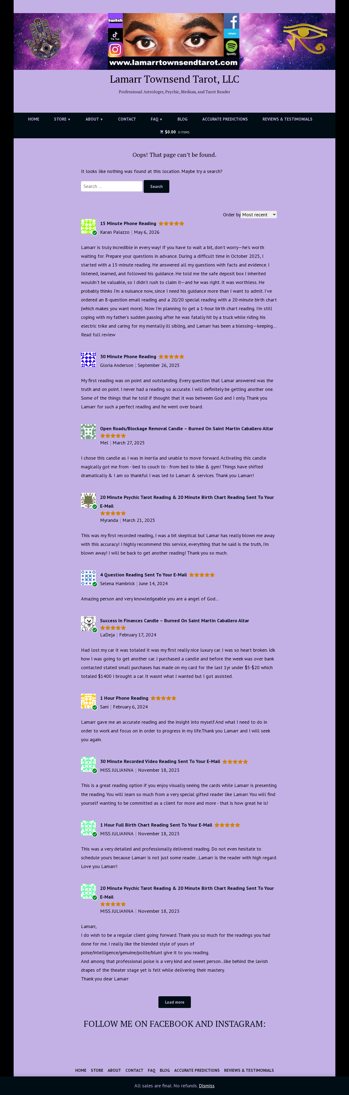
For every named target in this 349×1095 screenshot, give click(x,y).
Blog (182, 119)
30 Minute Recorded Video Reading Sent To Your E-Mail (160, 761)
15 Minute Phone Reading (128, 223)
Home (33, 119)
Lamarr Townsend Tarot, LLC (174, 79)
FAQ (154, 119)
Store (60, 119)
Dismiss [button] (207, 1085)
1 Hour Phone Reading (124, 698)
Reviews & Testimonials (287, 119)
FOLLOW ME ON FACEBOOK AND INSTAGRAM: (175, 1023)
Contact (127, 119)
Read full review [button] (98, 334)
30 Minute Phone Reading (128, 356)
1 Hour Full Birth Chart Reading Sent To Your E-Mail (156, 825)
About (92, 119)
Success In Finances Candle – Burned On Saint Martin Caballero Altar (174, 620)
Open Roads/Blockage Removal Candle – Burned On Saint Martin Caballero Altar (186, 428)
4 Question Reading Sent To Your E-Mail (143, 575)
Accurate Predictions (225, 119)
